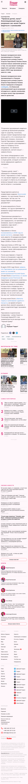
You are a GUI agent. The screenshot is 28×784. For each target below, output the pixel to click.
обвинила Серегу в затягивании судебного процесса (12, 301)
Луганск (3, 686)
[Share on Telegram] (17, 333)
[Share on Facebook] (10, 333)
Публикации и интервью (20, 636)
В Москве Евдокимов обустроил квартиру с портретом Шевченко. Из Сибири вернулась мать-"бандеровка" (13, 572)
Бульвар (8, 13)
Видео (15, 654)
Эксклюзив (17, 649)
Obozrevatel (22, 194)
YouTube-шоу (17, 659)
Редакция (3, 711)
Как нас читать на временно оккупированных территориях (5, 721)
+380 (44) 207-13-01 (9, 728)
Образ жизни (4, 651)
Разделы (16, 631)
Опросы (16, 656)
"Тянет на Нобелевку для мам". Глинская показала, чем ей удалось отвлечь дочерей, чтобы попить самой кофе (13, 497)
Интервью (13, 8)
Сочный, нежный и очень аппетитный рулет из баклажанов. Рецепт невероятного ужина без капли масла (14, 525)
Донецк (3, 676)
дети (3, 336)
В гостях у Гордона (19, 639)
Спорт (2, 644)
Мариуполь (4, 683)
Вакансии (3, 708)
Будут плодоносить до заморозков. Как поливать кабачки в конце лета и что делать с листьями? (14, 547)
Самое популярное (8, 399)
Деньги (3, 639)
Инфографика (4, 656)
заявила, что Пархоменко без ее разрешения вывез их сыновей (14, 269)
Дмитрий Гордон (20, 668)
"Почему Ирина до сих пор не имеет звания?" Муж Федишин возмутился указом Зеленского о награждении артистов (14, 540)
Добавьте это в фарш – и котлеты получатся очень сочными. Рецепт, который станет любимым (14, 412)
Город (2, 665)
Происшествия (5, 654)
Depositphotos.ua (5, 753)
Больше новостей (13, 559)
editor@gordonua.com (10, 732)
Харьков (3, 678)
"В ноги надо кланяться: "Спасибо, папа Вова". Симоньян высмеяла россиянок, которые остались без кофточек (12, 518)
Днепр (2, 681)
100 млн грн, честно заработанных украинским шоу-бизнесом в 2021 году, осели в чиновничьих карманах (13, 619)
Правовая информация (7, 716)
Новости (4, 8)
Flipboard (18, 692)
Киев (2, 668)
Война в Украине (5, 634)
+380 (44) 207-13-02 (9, 730)
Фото (15, 651)
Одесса (3, 673)
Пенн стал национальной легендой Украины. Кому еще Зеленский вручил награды (15, 426)
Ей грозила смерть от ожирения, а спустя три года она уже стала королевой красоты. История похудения (8, 388)
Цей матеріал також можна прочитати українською (13, 31)
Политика (3, 636)
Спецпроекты (17, 661)
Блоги (3, 563)
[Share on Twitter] (13, 333)
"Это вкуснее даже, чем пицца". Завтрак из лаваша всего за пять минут (15, 419)
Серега (3, 339)
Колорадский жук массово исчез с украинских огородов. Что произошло (15, 433)
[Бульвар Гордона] (13, 3)
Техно (2, 649)
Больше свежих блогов (14, 623)
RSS (17, 695)
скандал (8, 336)
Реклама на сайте (5, 713)
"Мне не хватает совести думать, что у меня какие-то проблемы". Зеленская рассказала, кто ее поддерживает (15, 404)
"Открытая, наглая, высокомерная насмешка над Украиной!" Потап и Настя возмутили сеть (13, 532)
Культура (3, 646)
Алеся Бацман (20, 687)
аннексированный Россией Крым (13, 273)
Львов (2, 671)
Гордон (3, 13)
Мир (2, 641)
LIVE (15, 646)
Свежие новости (7, 485)
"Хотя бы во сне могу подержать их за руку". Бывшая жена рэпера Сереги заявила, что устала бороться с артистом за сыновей (8, 362)
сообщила (4, 87)
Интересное (4, 659)
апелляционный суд (16, 336)
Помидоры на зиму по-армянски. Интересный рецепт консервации (10, 503)
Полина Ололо (10, 339)
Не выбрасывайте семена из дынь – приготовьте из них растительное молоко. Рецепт (13, 510)
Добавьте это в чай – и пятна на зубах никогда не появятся (12, 554)
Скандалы (22, 8)
